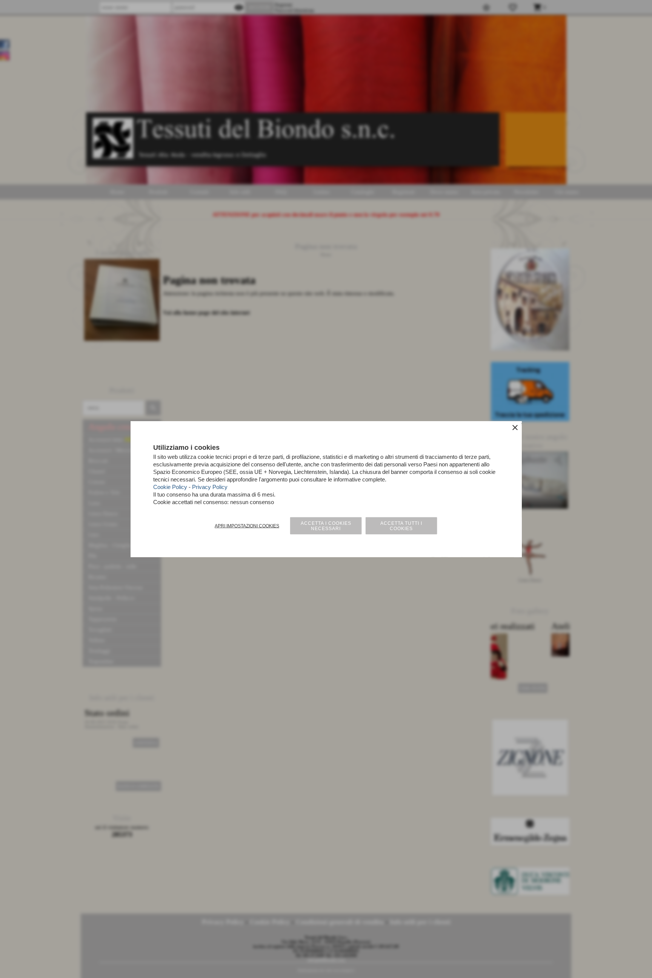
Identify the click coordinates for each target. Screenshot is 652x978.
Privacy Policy (210, 487)
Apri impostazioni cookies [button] (247, 526)
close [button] (515, 427)
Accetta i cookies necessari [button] (326, 526)
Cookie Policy (170, 487)
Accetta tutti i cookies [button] (401, 526)
